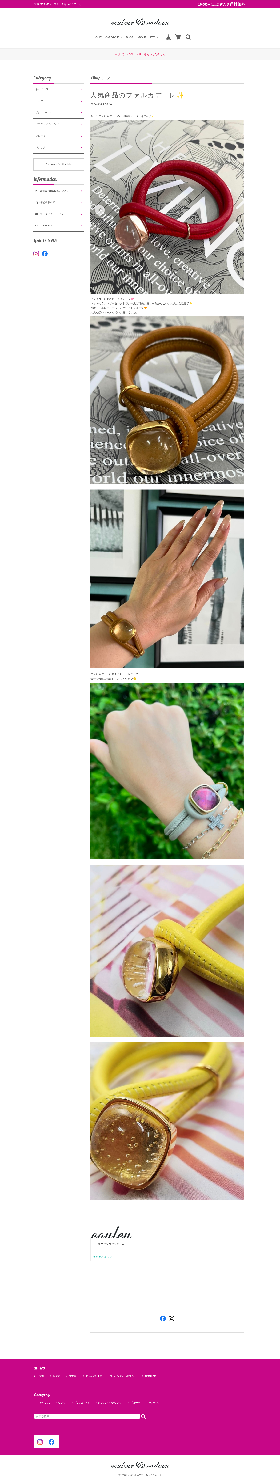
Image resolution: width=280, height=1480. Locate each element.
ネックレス (42, 89)
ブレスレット (43, 112)
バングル (40, 147)
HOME (98, 37)
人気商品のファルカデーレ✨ (137, 95)
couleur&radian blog (60, 164)
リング (39, 100)
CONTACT (151, 1376)
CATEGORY (112, 37)
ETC (153, 37)
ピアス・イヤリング (47, 124)
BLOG (130, 37)
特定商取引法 (94, 1376)
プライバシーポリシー (123, 1376)
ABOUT (141, 37)
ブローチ (40, 135)
